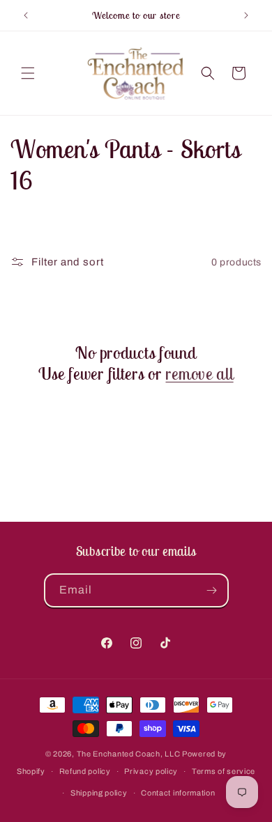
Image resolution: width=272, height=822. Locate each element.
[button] (28, 73)
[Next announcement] (246, 15)
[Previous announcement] (25, 15)
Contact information (178, 793)
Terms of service (223, 771)
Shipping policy (99, 793)
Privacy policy (151, 771)
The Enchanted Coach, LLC (129, 754)
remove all (199, 373)
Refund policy (85, 771)
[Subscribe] (212, 590)
